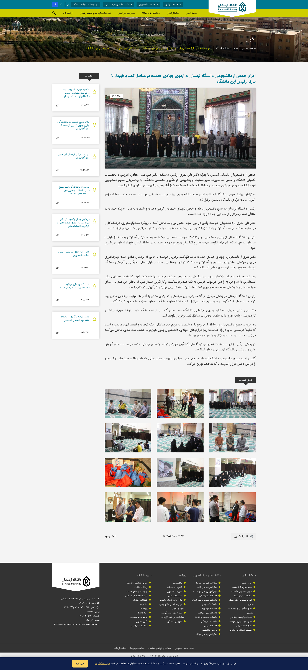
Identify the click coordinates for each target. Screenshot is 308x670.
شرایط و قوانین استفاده (159, 648)
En (61, 4)
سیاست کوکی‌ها (137, 648)
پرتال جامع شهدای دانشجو (171, 600)
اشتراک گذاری (241, 536)
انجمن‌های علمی (175, 595)
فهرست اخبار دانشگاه (226, 48)
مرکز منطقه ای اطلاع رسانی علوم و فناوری (171, 606)
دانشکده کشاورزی (209, 604)
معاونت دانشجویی (244, 625)
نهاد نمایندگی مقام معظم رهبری (95, 13)
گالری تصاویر (141, 621)
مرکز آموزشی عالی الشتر (207, 587)
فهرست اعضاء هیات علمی (136, 595)
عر (68, 4)
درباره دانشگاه (144, 575)
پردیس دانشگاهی (209, 630)
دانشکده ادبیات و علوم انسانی (204, 600)
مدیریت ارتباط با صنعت (242, 587)
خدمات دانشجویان (147, 4)
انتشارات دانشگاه (140, 600)
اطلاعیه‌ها (143, 604)
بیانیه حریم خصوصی (138, 617)
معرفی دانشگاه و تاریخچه (136, 583)
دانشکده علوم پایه (209, 608)
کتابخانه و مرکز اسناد (243, 595)
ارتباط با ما (68, 13)
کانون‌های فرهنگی (174, 587)
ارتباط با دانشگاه (140, 587)
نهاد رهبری (177, 583)
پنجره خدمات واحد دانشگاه (85, 4)
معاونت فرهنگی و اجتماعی (240, 630)
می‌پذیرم (80, 663)
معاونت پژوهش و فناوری (241, 617)
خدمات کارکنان (171, 4)
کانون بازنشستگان (174, 621)
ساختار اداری (249, 575)
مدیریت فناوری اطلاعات (242, 591)
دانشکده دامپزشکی (209, 621)
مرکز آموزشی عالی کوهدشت (205, 591)
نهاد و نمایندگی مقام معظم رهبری (241, 602)
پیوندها (182, 575)
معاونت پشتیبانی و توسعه (241, 621)
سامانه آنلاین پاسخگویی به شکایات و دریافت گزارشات (172, 615)
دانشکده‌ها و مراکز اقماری (207, 575)
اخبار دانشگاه (142, 613)
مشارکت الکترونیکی (139, 625)
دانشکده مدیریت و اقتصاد (206, 617)
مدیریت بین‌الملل (126, 13)
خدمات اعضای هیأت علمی (117, 4)
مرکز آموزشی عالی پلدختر (206, 583)
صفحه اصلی (191, 13)
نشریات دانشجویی (174, 591)
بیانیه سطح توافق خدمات (136, 591)
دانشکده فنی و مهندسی (207, 613)
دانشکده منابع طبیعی (208, 595)
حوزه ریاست (247, 583)
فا (55, 4)
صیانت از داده (120, 648)
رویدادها (143, 608)
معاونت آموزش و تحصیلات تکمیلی (241, 611)
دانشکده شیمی (210, 625)
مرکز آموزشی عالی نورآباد (206, 634)
